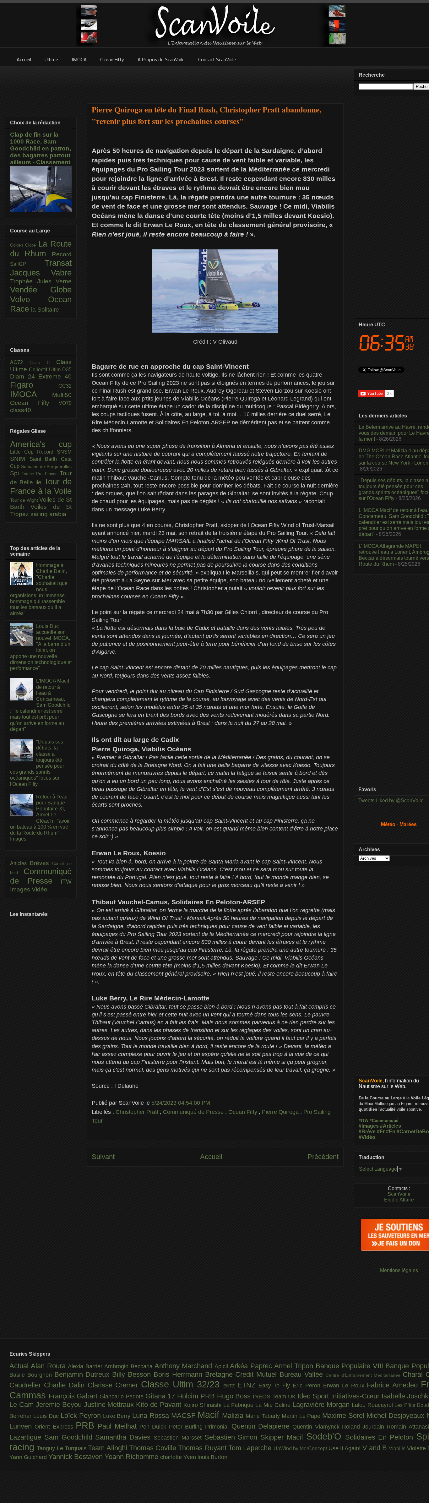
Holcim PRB (197, 1396)
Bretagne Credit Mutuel (242, 1374)
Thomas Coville (153, 1448)
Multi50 (62, 395)
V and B (375, 1448)
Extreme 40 (55, 376)
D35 (67, 369)
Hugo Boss (235, 1396)
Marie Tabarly (264, 1416)
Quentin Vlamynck (317, 1427)
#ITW (363, 1120)
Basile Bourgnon (31, 1375)
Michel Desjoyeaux (396, 1415)
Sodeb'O (325, 1436)
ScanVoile (399, 1194)
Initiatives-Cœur (356, 1396)
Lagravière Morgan (322, 1404)
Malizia (234, 1415)
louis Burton (212, 1457)
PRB (87, 1425)
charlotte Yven (179, 1457)
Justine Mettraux (110, 1404)
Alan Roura (49, 1366)
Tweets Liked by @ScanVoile (391, 800)
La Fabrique (239, 1405)
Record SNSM (54, 452)
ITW (66, 881)
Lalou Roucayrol (373, 1405)
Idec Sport (314, 1396)
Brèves (41, 863)
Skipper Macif (283, 1437)
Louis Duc (47, 1416)
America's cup (41, 444)
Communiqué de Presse (194, 1112)
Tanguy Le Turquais (62, 1448)
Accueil (211, 1157)
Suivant (103, 1157)
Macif (210, 1415)
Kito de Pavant (159, 1404)
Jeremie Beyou (60, 1404)
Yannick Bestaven (76, 1457)
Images (21, 889)
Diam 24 (24, 376)
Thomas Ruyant (203, 1448)
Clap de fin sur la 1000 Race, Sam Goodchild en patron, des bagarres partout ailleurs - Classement (40, 148)
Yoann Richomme (132, 1457)
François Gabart (74, 1396)
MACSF (184, 1415)
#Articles (390, 1126)
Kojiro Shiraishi (203, 1405)
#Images (369, 1126)
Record (62, 254)
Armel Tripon (295, 1366)
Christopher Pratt (138, 1112)
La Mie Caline (273, 1405)
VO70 (65, 403)
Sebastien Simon (232, 1437)
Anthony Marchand (185, 1366)
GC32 (65, 386)
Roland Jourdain (364, 1427)
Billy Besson (133, 1374)
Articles (20, 863)
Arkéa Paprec (252, 1366)
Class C (43, 362)
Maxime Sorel (344, 1415)
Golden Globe (24, 245)
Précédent (323, 1157)
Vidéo (39, 889)
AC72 (20, 362)
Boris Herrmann (179, 1374)
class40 (20, 410)
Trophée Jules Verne (41, 281)
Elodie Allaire (399, 1199)
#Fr (381, 1131)
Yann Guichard (28, 1457)
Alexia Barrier (86, 1366)
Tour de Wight (24, 500)
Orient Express (55, 1427)
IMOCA (31, 394)
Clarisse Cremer (114, 1385)
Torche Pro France (41, 473)
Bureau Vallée (303, 1374)
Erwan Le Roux (345, 1385)
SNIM (20, 458)
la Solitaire (45, 309)
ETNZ (247, 1385)
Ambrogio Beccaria (129, 1366)
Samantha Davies (124, 1437)
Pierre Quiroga (281, 1112)
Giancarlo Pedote (122, 1396)
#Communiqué (384, 1120)
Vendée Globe (41, 289)
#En (390, 1131)
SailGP (27, 264)
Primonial (218, 1427)
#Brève (367, 1131)
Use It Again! (345, 1448)
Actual (20, 1366)
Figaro (34, 384)
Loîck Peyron (82, 1415)
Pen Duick (154, 1427)
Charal (414, 1374)
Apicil (222, 1366)
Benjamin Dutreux (83, 1374)
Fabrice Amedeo (394, 1385)
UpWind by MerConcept (301, 1448)
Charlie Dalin (66, 1385)
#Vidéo (367, 1137)
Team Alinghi (108, 1448)
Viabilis (398, 1448)
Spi (16, 473)
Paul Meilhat (118, 1426)
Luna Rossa (151, 1415)
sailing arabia (48, 514)
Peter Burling (187, 1427)
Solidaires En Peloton (380, 1437)
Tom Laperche (251, 1448)
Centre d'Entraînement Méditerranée (364, 1375)
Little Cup (23, 452)
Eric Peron (308, 1385)
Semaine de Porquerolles (46, 466)
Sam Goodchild (69, 1437)
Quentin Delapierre (262, 1426)
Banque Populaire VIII (350, 1366)
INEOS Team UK (275, 1396)
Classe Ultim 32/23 (182, 1384)
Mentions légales (399, 1270)
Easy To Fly (275, 1385)
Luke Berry (118, 1416)
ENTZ (230, 1385)
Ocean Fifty (243, 1112)
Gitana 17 (161, 1396)
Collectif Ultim (45, 369)
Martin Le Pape (302, 1416)
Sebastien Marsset (179, 1438)
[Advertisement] (215, 80)
